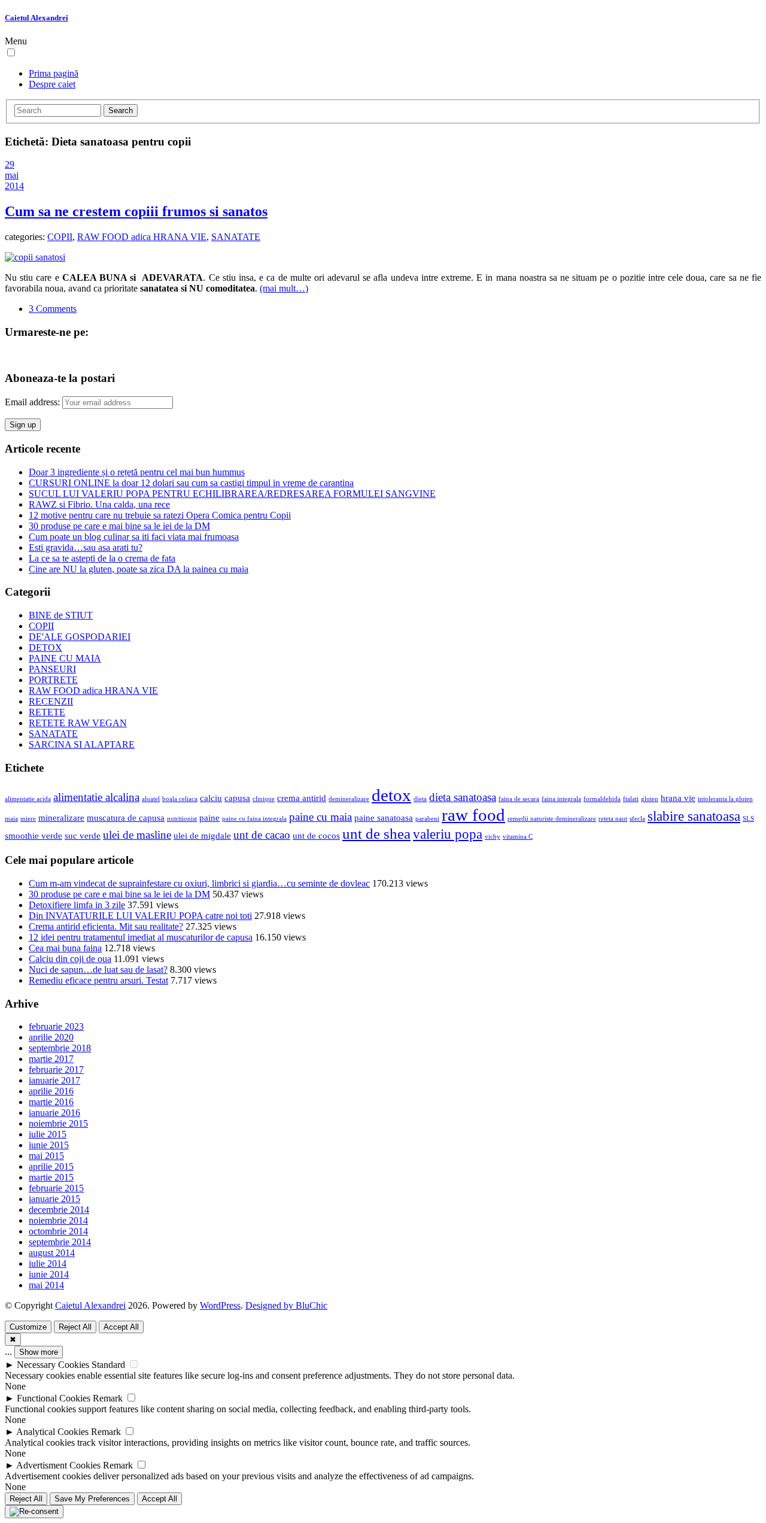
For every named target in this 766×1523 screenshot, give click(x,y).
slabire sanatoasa (694, 816)
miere (28, 818)
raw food (473, 814)
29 (9, 164)
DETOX (45, 647)
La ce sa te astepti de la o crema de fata (102, 558)
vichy (492, 836)
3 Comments (53, 309)
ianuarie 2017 (54, 1080)
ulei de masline (137, 835)
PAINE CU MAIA (65, 658)
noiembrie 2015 (58, 1123)
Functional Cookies (53, 1398)
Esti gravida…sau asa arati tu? (85, 547)
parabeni (427, 818)
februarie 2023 (56, 1026)
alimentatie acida (28, 799)
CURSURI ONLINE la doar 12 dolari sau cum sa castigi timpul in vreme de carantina (191, 483)
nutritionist (182, 818)
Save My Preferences (92, 1498)
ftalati (631, 799)
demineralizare (349, 799)
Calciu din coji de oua (70, 959)
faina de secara (518, 799)
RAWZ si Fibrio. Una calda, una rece (99, 504)
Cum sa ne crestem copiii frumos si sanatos (136, 211)
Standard (108, 1365)
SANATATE (235, 237)
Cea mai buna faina (65, 948)
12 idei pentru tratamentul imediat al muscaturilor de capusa (141, 937)
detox (391, 795)
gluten (649, 799)
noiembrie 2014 (58, 1220)
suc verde (83, 835)
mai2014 (14, 180)
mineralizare (61, 817)
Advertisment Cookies (58, 1465)
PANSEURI (52, 669)
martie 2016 (51, 1102)
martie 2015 (51, 1177)
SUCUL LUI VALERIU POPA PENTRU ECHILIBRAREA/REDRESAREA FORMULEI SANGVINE (232, 494)
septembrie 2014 (60, 1242)
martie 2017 (51, 1059)
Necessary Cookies (53, 1365)
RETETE (47, 712)
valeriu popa (447, 834)
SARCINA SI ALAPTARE (82, 744)
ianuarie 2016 (54, 1113)
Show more (38, 1352)
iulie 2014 (47, 1263)
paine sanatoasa (383, 817)
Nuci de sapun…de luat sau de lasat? (98, 969)
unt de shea (376, 833)
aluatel (151, 799)
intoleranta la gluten (725, 799)
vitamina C (518, 836)
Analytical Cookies (52, 1432)
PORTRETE (53, 680)
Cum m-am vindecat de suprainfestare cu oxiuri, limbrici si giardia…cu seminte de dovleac (199, 883)
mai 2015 (46, 1156)
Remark (108, 1398)
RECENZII (51, 701)
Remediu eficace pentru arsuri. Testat (98, 980)
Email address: (33, 402)
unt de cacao (261, 835)
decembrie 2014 (59, 1210)
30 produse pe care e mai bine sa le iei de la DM (119, 526)
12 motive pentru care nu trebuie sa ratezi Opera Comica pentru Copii (160, 515)
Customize (28, 1326)
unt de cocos (316, 835)
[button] (11, 52)
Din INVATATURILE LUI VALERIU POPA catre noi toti (140, 916)
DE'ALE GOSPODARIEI (79, 637)
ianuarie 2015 (54, 1199)
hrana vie (678, 798)
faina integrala (561, 799)
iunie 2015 (49, 1145)
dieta (420, 799)
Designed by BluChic (286, 1305)
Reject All (75, 1326)
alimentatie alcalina (96, 797)
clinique (264, 799)
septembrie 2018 (60, 1048)
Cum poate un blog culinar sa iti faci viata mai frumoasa (134, 537)
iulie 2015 (47, 1134)
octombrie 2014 (58, 1231)
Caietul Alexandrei (36, 17)
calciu (211, 798)
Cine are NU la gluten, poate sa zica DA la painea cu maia (138, 569)
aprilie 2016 (51, 1091)
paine (209, 817)
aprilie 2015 (51, 1166)
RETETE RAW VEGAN (78, 723)
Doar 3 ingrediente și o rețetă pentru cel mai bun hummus (137, 472)
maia (11, 818)
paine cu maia (320, 817)
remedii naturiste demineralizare (551, 818)
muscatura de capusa (126, 817)
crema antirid (301, 798)
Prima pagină (53, 73)
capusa (237, 798)
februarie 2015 (56, 1188)
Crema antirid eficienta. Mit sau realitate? (106, 926)
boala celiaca (179, 799)
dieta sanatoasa (462, 797)
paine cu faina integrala (254, 818)
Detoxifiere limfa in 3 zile (77, 905)
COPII (59, 237)
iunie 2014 (49, 1274)
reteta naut (612, 818)
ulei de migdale (202, 835)
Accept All (121, 1326)
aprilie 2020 (51, 1037)
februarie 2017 (56, 1069)
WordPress (220, 1305)
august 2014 (52, 1253)
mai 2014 (46, 1285)
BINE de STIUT (61, 615)
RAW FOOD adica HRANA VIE (141, 237)
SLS (748, 818)
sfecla (637, 818)
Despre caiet (52, 84)
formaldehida (602, 799)
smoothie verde (33, 835)
